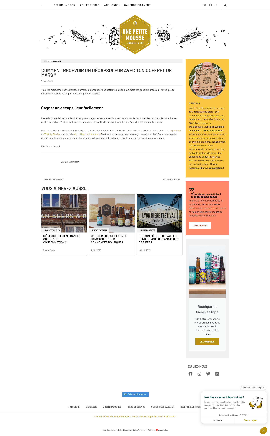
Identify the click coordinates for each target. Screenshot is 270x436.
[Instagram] (216, 5)
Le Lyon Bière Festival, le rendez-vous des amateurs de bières (158, 239)
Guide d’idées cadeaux (162, 406)
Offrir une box (64, 5)
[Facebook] (210, 5)
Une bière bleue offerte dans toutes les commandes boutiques (109, 239)
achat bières (90, 5)
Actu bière (74, 406)
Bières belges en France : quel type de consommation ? (62, 239)
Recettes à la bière (191, 406)
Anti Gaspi (112, 5)
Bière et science (136, 406)
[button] (225, 5)
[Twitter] (205, 5)
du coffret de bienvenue (87, 134)
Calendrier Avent (137, 5)
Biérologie (91, 406)
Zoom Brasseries (112, 406)
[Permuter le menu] (43, 5)
